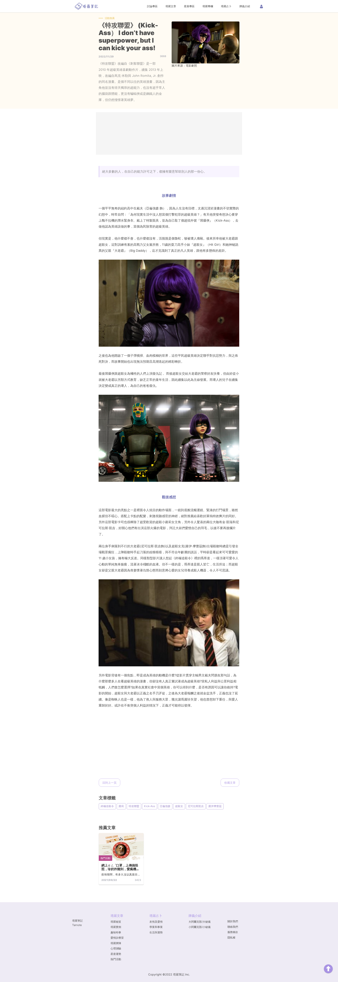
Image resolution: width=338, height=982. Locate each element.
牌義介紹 (244, 6)
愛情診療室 (117, 937)
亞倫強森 (165, 806)
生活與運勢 (156, 932)
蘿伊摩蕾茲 (215, 806)
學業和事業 (156, 927)
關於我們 (232, 921)
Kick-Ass (149, 806)
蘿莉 (121, 806)
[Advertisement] (169, 133)
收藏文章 (230, 782)
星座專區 (189, 6)
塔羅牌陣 (116, 943)
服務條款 (232, 932)
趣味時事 (116, 932)
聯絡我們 (232, 926)
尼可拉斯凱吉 (196, 806)
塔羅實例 (116, 927)
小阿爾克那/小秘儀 (200, 927)
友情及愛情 (156, 921)
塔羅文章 (170, 6)
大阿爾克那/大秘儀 (200, 921)
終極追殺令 (107, 806)
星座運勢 (116, 954)
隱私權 (231, 937)
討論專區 (152, 6)
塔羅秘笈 (116, 921)
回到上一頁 (109, 782)
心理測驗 (116, 948)
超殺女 (179, 806)
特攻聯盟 (134, 806)
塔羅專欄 (207, 6)
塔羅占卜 (226, 6)
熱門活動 (105, 858)
